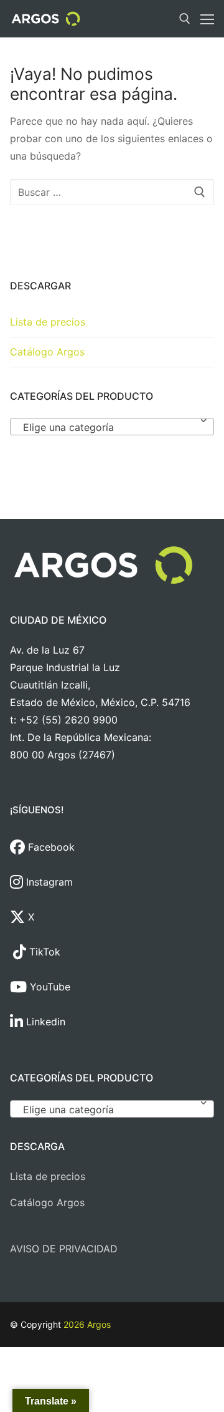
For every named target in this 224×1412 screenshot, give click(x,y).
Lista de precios (47, 322)
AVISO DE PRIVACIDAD (64, 1248)
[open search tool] (184, 18)
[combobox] (112, 426)
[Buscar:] (112, 192)
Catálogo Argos (47, 352)
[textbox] (112, 431)
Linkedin (44, 1021)
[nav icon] (207, 19)
